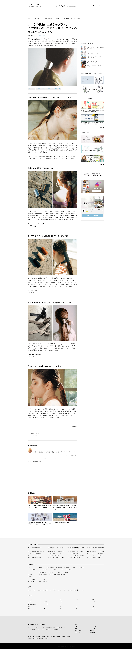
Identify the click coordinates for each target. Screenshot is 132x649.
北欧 (60, 604)
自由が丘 (39, 590)
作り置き (45, 601)
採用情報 (63, 636)
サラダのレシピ (61, 567)
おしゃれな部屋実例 (43, 569)
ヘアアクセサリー (41, 88)
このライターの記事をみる (71, 455)
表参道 (50, 590)
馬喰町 (54, 590)
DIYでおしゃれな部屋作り (66, 569)
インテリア (30, 572)
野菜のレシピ (41, 567)
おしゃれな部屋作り (32, 569)
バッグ (40, 579)
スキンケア (46, 604)
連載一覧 (102, 164)
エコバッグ (94, 601)
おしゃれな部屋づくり (32, 604)
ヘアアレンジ (50, 88)
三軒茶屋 (45, 590)
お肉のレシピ (69, 567)
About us (43, 636)
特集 (76, 626)
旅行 (76, 608)
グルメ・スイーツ (46, 581)
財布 (60, 599)
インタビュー (94, 608)
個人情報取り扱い (31, 636)
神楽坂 (64, 590)
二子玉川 (34, 590)
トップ (29, 18)
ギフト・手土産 (31, 581)
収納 (28, 606)
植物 (28, 608)
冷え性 (93, 606)
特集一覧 (102, 127)
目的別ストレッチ (52, 574)
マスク (93, 604)
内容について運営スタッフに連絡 (35, 461)
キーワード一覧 (93, 626)
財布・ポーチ (46, 579)
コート (45, 606)
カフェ (77, 599)
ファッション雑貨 (31, 579)
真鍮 (56, 88)
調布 (79, 590)
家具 (40, 572)
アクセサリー (36, 18)
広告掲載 (58, 636)
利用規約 (38, 636)
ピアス (61, 601)
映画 (76, 604)
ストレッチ (30, 574)
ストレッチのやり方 (43, 574)
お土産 (93, 599)
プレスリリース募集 (51, 636)
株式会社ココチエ (36, 638)
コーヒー (77, 601)
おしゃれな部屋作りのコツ (54, 569)
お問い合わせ (92, 632)
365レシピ (77, 632)
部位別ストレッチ (61, 574)
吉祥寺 (75, 590)
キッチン (29, 601)
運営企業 (68, 636)
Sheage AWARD (93, 624)
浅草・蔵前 (70, 590)
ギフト (61, 608)
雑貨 (40, 581)
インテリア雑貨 (65, 572)
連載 (76, 628)
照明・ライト (45, 572)
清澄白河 (59, 590)
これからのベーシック (79, 630)
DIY (28, 602)
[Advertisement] (40, 475)
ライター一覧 (92, 628)
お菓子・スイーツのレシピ (78, 567)
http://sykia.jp (34, 435)
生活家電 (29, 576)
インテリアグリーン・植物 (54, 572)
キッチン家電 (41, 576)
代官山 (29, 590)
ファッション (45, 35)
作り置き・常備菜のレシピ (51, 567)
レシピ (29, 567)
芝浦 (83, 590)
